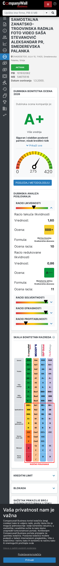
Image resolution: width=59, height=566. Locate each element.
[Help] (54, 3)
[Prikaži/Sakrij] (46, 13)
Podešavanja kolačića (29, 554)
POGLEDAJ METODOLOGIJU (33, 182)
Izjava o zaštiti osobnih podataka (19, 548)
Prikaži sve (35, 145)
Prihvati (29, 560)
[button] (48, 4)
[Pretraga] (52, 13)
